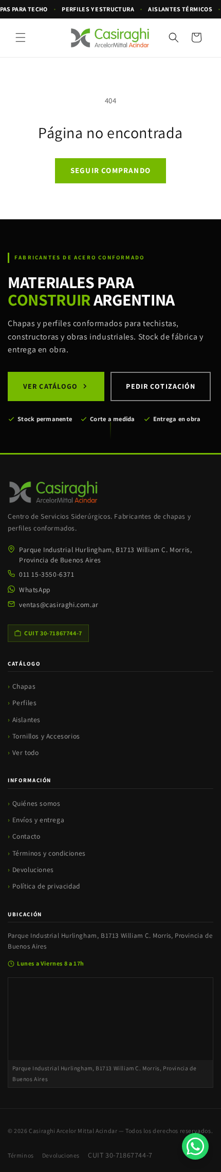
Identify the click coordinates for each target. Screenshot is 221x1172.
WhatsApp (34, 589)
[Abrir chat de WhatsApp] (195, 1146)
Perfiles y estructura (98, 9)
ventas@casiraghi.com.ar (59, 604)
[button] (20, 37)
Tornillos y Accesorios (46, 736)
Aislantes (26, 719)
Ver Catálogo (50, 386)
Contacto (26, 836)
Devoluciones (33, 869)
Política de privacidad (46, 886)
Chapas (24, 686)
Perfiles (24, 702)
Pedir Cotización (160, 386)
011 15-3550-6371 (47, 574)
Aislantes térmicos (180, 9)
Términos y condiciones (49, 853)
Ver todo (25, 752)
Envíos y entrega (38, 819)
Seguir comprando (110, 170)
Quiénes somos (36, 803)
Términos (21, 1155)
